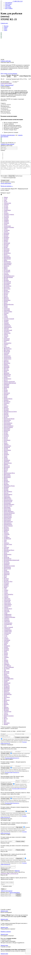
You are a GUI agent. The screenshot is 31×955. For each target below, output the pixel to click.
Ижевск (6, 364)
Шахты (6, 703)
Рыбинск (6, 585)
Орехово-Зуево (8, 544)
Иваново (6, 361)
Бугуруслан (7, 270)
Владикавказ (7, 283)
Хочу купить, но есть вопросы (9, 73)
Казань (6, 377)
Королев (6, 414)
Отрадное (6, 547)
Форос (5, 674)
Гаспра (6, 307)
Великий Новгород (9, 276)
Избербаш (6, 365)
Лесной (6, 448)
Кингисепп (7, 393)
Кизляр (6, 390)
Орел (5, 541)
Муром (6, 483)
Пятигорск (7, 573)
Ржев (5, 577)
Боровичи (6, 266)
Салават (6, 590)
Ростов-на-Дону (8, 581)
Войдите (17, 870)
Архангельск (7, 226)
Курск (5, 441)
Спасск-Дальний (8, 627)
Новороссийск (8, 517)
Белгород (6, 244)
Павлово (6, 548)
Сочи (5, 625)
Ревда (5, 575)
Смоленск (6, 618)
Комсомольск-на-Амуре (10, 411)
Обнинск (6, 533)
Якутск (6, 718)
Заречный (6, 353)
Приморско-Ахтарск (9, 565)
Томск (5, 651)
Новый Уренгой (8, 525)
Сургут (6, 637)
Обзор (2, 85)
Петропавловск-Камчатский (11, 560)
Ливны (6, 451)
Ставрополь (7, 628)
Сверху (6, 27)
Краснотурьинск (8, 427)
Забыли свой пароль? (6, 891)
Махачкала (7, 467)
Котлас (6, 417)
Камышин (6, 384)
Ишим (5, 371)
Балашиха (6, 237)
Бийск (5, 260)
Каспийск (6, 385)
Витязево (6, 280)
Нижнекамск (7, 503)
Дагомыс (6, 320)
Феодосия (6, 671)
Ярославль (7, 723)
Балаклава (6, 233)
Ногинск (6, 527)
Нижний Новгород (9, 504)
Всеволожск (7, 300)
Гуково (6, 316)
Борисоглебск (7, 264)
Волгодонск (7, 288)
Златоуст (6, 360)
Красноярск (7, 428)
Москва (6, 480)
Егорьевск (6, 340)
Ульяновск (6, 664)
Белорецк (6, 251)
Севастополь (7, 603)
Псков (5, 570)
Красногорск (7, 420)
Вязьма (6, 306)
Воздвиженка (7, 286)
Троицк (6, 654)
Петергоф (6, 557)
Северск (6, 607)
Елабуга (6, 344)
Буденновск (7, 271)
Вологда (6, 293)
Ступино (6, 634)
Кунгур (6, 437)
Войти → (4, 889)
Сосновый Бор (8, 624)
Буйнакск (6, 274)
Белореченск (7, 253)
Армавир (6, 220)
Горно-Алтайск (8, 311)
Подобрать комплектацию (8, 135)
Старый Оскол (8, 631)
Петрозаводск (7, 558)
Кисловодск (7, 401)
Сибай (5, 613)
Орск (5, 545)
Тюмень (6, 660)
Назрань (6, 488)
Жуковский (7, 351)
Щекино (6, 707)
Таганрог (6, 641)
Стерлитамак (7, 633)
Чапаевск (6, 684)
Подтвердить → (5, 869)
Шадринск (7, 700)
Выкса (5, 303)
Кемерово (6, 387)
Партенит (6, 551)
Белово (6, 247)
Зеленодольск (7, 358)
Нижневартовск (8, 500)
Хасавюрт (6, 680)
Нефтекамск (7, 497)
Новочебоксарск (8, 521)
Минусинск (7, 474)
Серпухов (6, 610)
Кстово (6, 433)
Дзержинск (7, 324)
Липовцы (6, 454)
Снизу (5, 30)
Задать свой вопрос (6, 183)
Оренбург (6, 543)
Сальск (6, 591)
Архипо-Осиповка (9, 227)
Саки (5, 588)
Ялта (5, 720)
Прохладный (7, 568)
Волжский (6, 291)
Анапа (5, 211)
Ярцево (6, 724)
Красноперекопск (8, 425)
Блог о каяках (8, 8)
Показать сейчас (20, 841)
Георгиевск (7, 310)
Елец (5, 346)
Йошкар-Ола (7, 374)
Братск (5, 267)
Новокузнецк (7, 510)
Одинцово (6, 534)
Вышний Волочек (9, 304)
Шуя (5, 705)
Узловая (6, 661)
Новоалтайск (7, 508)
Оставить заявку (5, 753)
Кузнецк (6, 434)
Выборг (6, 301)
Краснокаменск (8, 423)
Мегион (6, 468)
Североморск (7, 605)
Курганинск (7, 440)
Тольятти (6, 650)
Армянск (6, 221)
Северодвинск (8, 604)
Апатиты (6, 217)
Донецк (6, 334)
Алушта (6, 207)
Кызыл (6, 443)
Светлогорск (7, 600)
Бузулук (6, 273)
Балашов (6, 238)
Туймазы (6, 657)
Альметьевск (7, 210)
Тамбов (6, 643)
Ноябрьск (6, 530)
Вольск (6, 296)
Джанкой (6, 323)
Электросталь (7, 711)
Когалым (6, 408)
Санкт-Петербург (8, 594)
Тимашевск (7, 645)
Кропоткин (7, 430)
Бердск (6, 254)
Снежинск (6, 620)
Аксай (5, 201)
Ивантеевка (7, 363)
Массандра (7, 465)
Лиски (5, 455)
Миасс (5, 471)
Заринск (6, 354)
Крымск (6, 431)
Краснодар (7, 421)
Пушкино (6, 571)
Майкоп (6, 464)
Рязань (5, 587)
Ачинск (6, 231)
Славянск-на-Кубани (9, 617)
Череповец (7, 690)
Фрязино (6, 675)
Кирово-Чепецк (8, 398)
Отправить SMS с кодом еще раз (9, 873)
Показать (18, 894)
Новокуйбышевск (9, 511)
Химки (6, 681)
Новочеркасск (7, 523)
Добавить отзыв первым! (7, 144)
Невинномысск (8, 494)
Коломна (6, 410)
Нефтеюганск (7, 498)
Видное (6, 278)
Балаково (6, 234)
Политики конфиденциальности (12, 757)
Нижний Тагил (8, 505)
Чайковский (7, 683)
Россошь (6, 580)
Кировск (6, 400)
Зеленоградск (7, 357)
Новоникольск (8, 515)
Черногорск (7, 693)
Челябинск (7, 687)
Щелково (6, 710)
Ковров (6, 407)
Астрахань (7, 230)
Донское (6, 336)
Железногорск (7, 348)
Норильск (6, 528)
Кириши (6, 394)
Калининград (7, 378)
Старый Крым (8, 630)
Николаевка (7, 507)
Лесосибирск (7, 450)
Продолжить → (20, 858)
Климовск (6, 403)
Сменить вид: (4, 23)
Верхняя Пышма (8, 277)
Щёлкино (6, 708)
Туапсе (6, 655)
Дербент (6, 321)
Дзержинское (7, 326)
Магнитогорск (8, 463)
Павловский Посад (9, 550)
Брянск (6, 268)
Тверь (5, 644)
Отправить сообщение (6, 784)
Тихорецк (6, 648)
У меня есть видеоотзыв (9, 177)
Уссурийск (7, 668)
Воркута (6, 297)
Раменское (6, 574)
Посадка (6, 26)
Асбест (6, 228)
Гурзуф (6, 317)
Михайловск (7, 477)
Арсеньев (6, 223)
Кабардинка (7, 375)
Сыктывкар (7, 640)
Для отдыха (8, 4)
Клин (5, 404)
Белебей (6, 246)
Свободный (7, 601)
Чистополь (7, 697)
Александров (7, 203)
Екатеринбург (7, 343)
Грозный (6, 313)
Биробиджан (7, 261)
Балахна (6, 236)
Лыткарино (7, 460)
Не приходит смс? (15, 869)
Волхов (6, 294)
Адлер (5, 198)
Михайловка (7, 475)
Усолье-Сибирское (9, 667)
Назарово (6, 487)
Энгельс (6, 714)
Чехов (5, 695)
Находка (6, 493)
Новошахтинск (8, 524)
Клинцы (6, 405)
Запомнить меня (7, 886)
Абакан (6, 197)
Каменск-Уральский (9, 381)
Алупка (6, 206)
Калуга (6, 380)
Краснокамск (7, 424)
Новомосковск (8, 514)
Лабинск (6, 444)
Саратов (6, 597)
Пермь (5, 555)
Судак (5, 635)
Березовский (7, 257)
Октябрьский (7, 538)
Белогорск (6, 248)
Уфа (5, 670)
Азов (5, 200)
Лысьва (6, 458)
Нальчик (6, 490)
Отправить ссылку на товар (22, 737)
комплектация (9, 85)
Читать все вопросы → (7, 186)
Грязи (5, 314)
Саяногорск (7, 598)
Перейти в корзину (6, 931)
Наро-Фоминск (8, 491)
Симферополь (7, 614)
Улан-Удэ (6, 663)
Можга (6, 478)
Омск (5, 540)
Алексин (6, 204)
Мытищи (6, 484)
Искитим (6, 370)
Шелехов (6, 704)
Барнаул (6, 240)
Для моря (7, 5)
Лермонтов (7, 447)
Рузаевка (6, 584)
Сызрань (6, 638)
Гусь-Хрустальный (9, 318)
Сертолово (7, 611)
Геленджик (7, 308)
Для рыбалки (8, 2)
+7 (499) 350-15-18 (17, 1)
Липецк (6, 453)
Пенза (5, 553)
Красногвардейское (9, 418)
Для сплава (8, 7)
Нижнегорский (8, 501)
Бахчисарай (7, 243)
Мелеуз (6, 470)
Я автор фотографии (6, 83)
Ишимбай (6, 373)
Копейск (6, 413)
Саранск (6, 595)
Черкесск (6, 691)
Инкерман (6, 367)
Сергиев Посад (8, 608)
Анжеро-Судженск (9, 214)
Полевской (7, 563)
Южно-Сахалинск (9, 715)
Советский (7, 621)
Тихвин (6, 647)
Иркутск (6, 368)
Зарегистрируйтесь (14, 892)
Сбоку (5, 28)
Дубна (5, 337)
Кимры (6, 391)
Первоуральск (7, 554)
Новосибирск (7, 518)
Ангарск (6, 213)
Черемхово (7, 688)
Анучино (6, 216)
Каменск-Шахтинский (10, 383)
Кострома (6, 415)
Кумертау (6, 435)
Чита (5, 698)
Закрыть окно (4, 911)
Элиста (6, 713)
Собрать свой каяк (6, 61)
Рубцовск (6, 583)
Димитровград (8, 327)
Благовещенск (8, 263)
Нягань (6, 531)
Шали (5, 701)
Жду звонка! (19, 827)
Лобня (5, 457)
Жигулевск (7, 350)
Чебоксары (7, 685)
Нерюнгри (7, 495)
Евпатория (7, 338)
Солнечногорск (8, 623)
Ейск (5, 341)
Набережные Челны (9, 485)
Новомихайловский (9, 513)
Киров (5, 395)
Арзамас (6, 218)
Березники (7, 256)
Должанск (6, 331)
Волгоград (7, 287)
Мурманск (6, 481)
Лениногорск (7, 445)
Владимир (6, 284)
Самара (6, 593)
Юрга (5, 717)
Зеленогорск (7, 355)
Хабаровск (7, 677)
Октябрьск (7, 537)
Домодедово (7, 333)
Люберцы (6, 461)
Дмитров (6, 328)
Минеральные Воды (9, 473)
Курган (6, 438)
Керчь (5, 388)
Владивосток (7, 281)
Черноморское (8, 694)
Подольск (6, 561)
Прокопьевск (7, 567)
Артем (5, 224)
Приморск (6, 564)
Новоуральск (7, 520)
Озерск (6, 535)
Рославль (6, 578)
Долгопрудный (8, 330)
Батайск (6, 241)
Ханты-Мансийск (8, 678)
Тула (5, 658)
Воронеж (6, 298)
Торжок (6, 653)
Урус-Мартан (7, 665)
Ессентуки (7, 347)
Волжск (6, 290)
